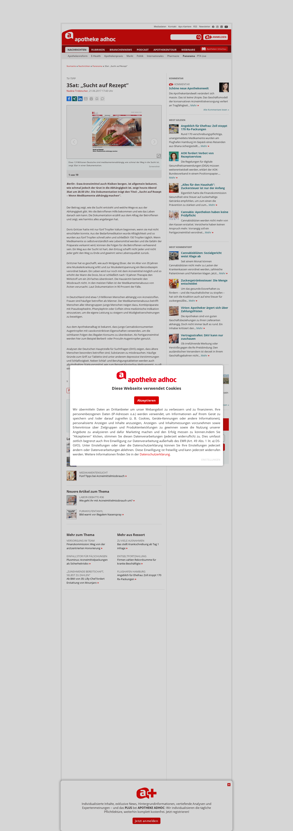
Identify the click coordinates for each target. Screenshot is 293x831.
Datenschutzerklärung (155, 454)
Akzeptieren (146, 400)
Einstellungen (210, 459)
